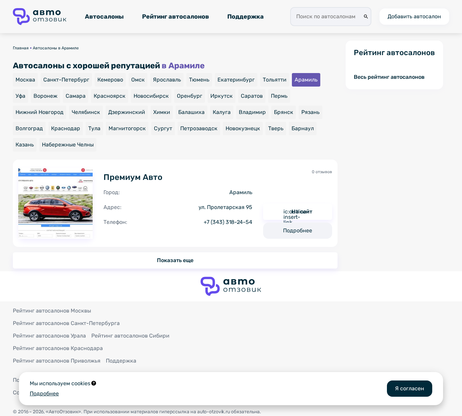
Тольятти (274, 79)
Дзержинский (126, 112)
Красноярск (109, 96)
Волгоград (29, 128)
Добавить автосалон (414, 16)
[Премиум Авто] (55, 203)
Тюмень (199, 79)
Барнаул (303, 128)
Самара (76, 96)
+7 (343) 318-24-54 (228, 222)
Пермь (279, 96)
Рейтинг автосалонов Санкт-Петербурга (66, 323)
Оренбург (189, 96)
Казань (25, 144)
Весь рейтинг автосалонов (389, 77)
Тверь (275, 128)
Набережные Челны (68, 144)
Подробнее (297, 230)
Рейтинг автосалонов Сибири (130, 335)
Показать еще (175, 260)
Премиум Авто (132, 177)
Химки (161, 112)
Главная (21, 48)
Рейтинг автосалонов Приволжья (56, 360)
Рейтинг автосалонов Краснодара (58, 348)
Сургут (163, 128)
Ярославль (167, 79)
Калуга (222, 112)
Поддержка (245, 16)
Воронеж (45, 96)
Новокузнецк (243, 128)
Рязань (310, 112)
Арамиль (306, 79)
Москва (25, 79)
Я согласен (409, 388)
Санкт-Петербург (66, 79)
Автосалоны (104, 16)
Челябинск (86, 112)
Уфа (20, 96)
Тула (94, 128)
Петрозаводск (198, 128)
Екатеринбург (236, 79)
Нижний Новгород (40, 112)
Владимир (252, 112)
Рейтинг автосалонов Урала (49, 335)
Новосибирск (151, 96)
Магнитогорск (127, 128)
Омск (138, 79)
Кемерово (110, 79)
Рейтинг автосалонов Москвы (52, 310)
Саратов (252, 96)
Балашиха (191, 112)
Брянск (283, 112)
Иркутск (221, 96)
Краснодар (65, 128)
